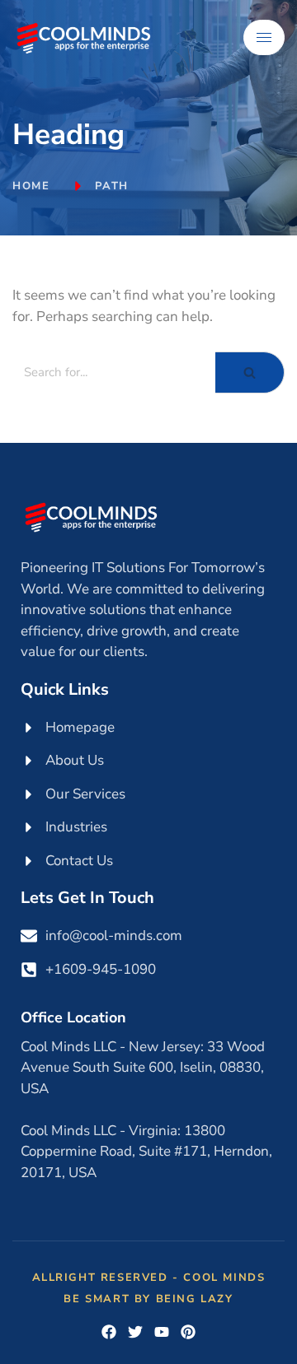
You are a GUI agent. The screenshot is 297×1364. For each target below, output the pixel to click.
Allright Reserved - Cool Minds (149, 1277)
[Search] (250, 372)
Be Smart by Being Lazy (148, 1299)
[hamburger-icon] (264, 37)
